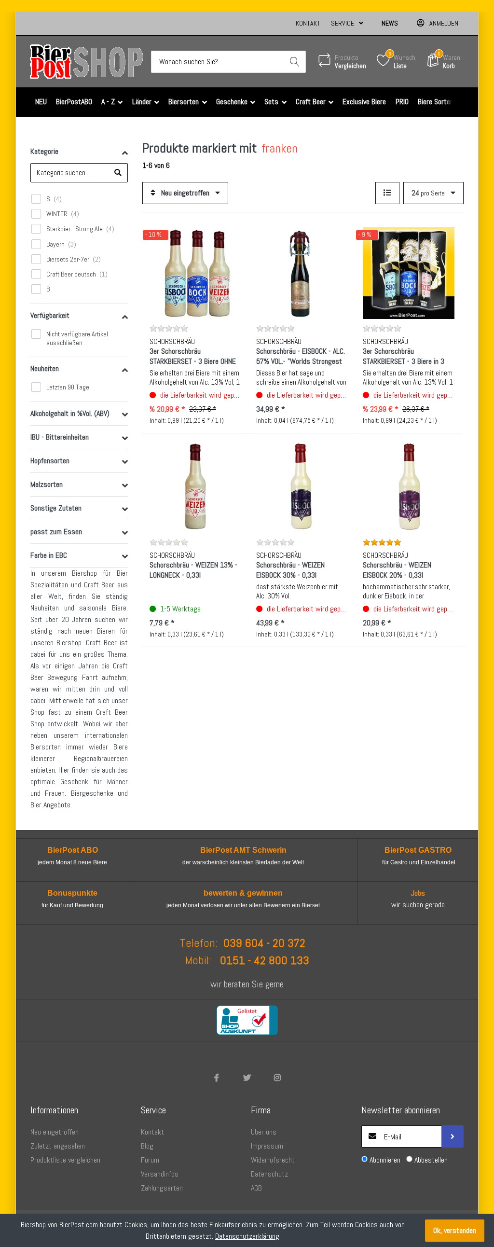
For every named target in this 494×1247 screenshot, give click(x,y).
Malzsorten (46, 484)
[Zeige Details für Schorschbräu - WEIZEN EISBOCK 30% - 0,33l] (302, 486)
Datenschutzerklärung (247, 1236)
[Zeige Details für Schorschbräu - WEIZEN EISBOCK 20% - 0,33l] (408, 486)
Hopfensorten (49, 461)
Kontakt (308, 23)
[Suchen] (295, 62)
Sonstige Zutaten (56, 508)
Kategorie (44, 151)
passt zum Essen (56, 532)
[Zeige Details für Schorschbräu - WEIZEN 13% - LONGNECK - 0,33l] (195, 486)
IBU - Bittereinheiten (59, 437)
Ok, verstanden (454, 1230)
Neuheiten (44, 368)
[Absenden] (452, 1136)
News (390, 23)
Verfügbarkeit (49, 315)
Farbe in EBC (48, 555)
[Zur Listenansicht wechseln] (387, 193)
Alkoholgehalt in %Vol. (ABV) (70, 413)
